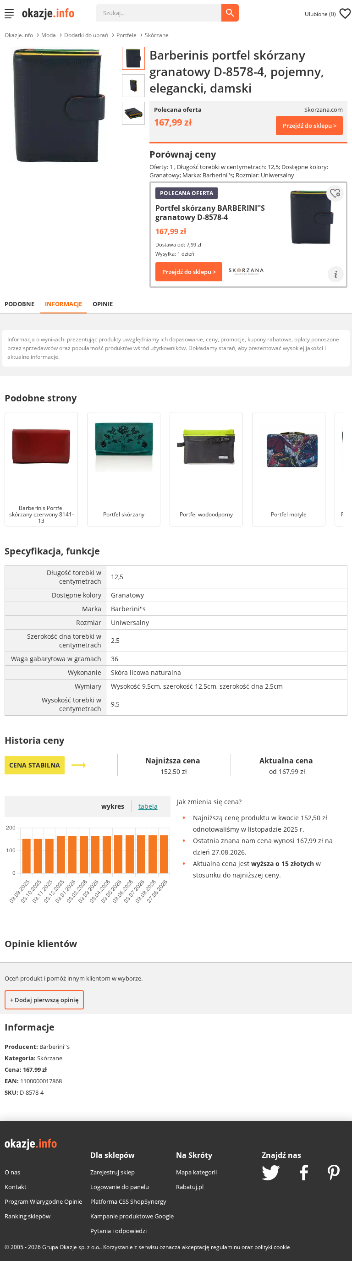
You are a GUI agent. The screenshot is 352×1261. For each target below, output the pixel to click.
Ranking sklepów (27, 1216)
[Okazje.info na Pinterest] (334, 1173)
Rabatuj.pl (190, 1187)
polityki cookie (272, 1247)
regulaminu (225, 1247)
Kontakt (16, 1187)
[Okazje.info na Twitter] (271, 1173)
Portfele (126, 35)
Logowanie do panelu (119, 1187)
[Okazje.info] (51, 13)
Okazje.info (19, 35)
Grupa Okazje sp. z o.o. (71, 1247)
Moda (48, 35)
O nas (12, 1172)
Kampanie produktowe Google (132, 1216)
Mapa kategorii (196, 1172)
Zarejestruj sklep (112, 1172)
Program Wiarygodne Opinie (43, 1201)
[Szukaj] (165, 8)
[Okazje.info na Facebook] (304, 1173)
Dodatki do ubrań (86, 35)
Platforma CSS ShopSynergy (128, 1201)
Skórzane (157, 35)
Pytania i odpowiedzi (118, 1231)
